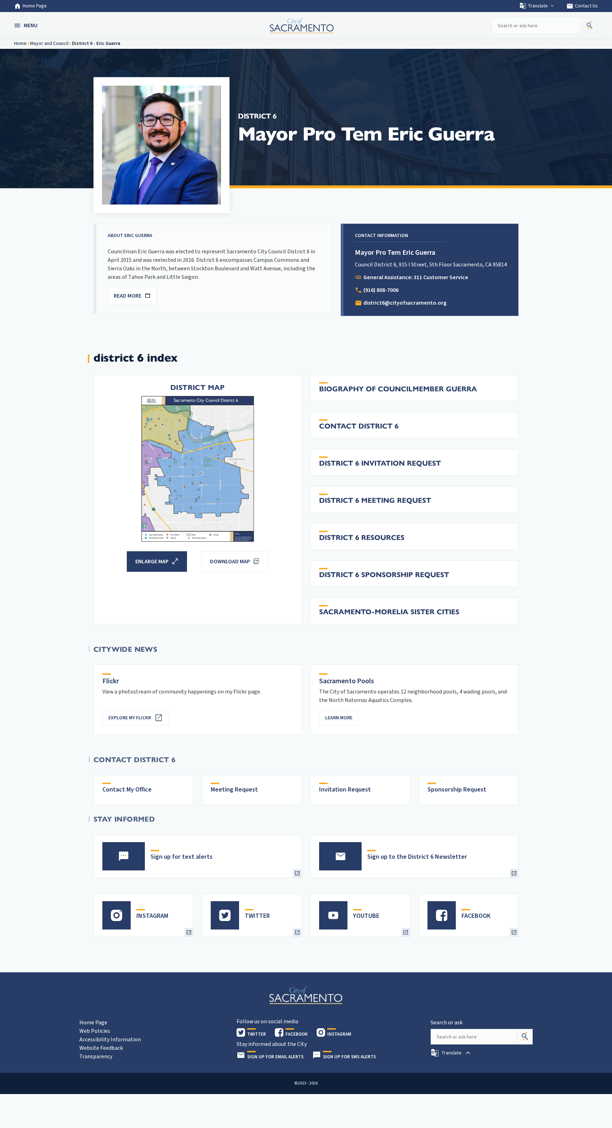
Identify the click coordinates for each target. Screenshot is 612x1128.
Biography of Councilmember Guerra (398, 389)
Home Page (35, 6)
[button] (26, 25)
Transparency (95, 1056)
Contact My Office (127, 789)
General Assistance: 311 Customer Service (415, 277)
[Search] (525, 1036)
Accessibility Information (110, 1039)
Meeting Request (234, 789)
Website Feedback (101, 1048)
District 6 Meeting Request (375, 500)
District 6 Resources (361, 537)
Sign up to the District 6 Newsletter (417, 856)
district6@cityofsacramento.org (405, 303)
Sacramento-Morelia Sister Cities (389, 612)
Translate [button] (538, 6)
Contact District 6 (358, 426)
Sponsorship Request (456, 789)
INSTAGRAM (152, 915)
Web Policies (94, 1031)
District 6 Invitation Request (380, 463)
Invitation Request (345, 789)
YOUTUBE (366, 915)
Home (20, 43)
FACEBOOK (476, 915)
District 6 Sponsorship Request (384, 574)
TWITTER (257, 915)
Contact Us (582, 6)
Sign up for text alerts (181, 856)
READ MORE (127, 296)
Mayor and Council (49, 43)
